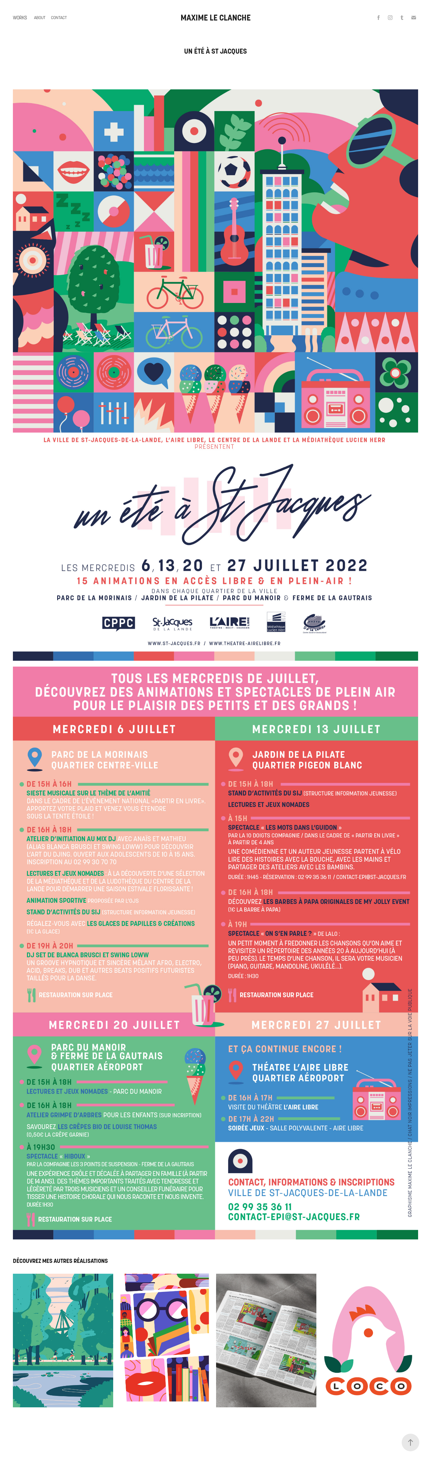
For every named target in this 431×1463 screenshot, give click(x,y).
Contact (59, 17)
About (39, 17)
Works (20, 18)
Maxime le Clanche (216, 17)
